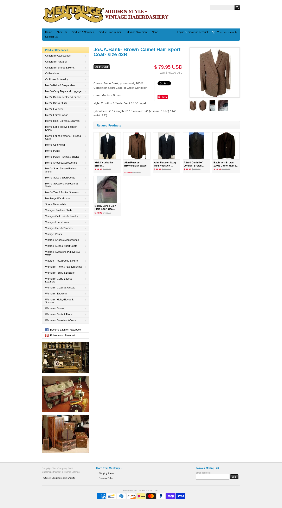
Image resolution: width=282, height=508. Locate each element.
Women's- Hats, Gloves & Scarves (59, 301)
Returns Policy (106, 478)
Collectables (52, 73)
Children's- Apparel (56, 61)
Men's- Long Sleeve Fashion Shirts (61, 128)
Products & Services (82, 32)
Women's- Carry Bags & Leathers (58, 280)
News (155, 32)
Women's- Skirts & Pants (58, 314)
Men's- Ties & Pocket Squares (62, 192)
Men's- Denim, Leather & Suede (63, 97)
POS (44, 478)
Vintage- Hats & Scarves (58, 228)
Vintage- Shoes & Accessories (62, 240)
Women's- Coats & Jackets (60, 287)
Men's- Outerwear (55, 144)
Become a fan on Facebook (65, 329)
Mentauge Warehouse (57, 198)
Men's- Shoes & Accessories (61, 162)
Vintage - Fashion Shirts (58, 210)
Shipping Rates (106, 473)
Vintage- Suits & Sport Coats (61, 246)
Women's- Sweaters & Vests (60, 320)
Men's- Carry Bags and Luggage (63, 91)
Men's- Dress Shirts (56, 103)
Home (48, 32)
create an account (198, 32)
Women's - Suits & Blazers (60, 272)
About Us (62, 32)
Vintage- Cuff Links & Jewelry (61, 216)
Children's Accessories (58, 55)
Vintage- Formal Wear (57, 222)
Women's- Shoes (54, 308)
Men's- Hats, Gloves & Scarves (62, 120)
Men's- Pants (52, 150)
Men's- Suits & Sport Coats (60, 177)
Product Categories (56, 50)
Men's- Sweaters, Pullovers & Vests (61, 185)
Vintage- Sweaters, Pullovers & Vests (62, 253)
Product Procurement (110, 32)
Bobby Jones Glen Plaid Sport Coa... (105, 207)
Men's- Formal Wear (56, 115)
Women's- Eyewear (56, 293)
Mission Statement (137, 32)
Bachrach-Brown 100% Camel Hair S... (225, 164)
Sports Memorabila (55, 204)
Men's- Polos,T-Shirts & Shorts (62, 156)
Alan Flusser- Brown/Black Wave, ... (135, 165)
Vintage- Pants (53, 234)
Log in (180, 32)
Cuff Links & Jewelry (56, 79)
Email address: (203, 472)
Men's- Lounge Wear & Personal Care (63, 138)
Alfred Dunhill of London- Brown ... (194, 164)
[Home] (106, 22)
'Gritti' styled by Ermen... (104, 164)
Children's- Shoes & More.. (60, 67)
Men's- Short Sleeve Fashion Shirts (61, 170)
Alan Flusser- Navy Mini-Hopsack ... (165, 164)
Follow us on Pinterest (62, 335)
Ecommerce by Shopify (63, 478)
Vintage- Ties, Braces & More (61, 260)
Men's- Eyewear (54, 109)
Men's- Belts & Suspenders (60, 85)
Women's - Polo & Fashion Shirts (63, 266)
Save (164, 96)
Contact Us (51, 36)
